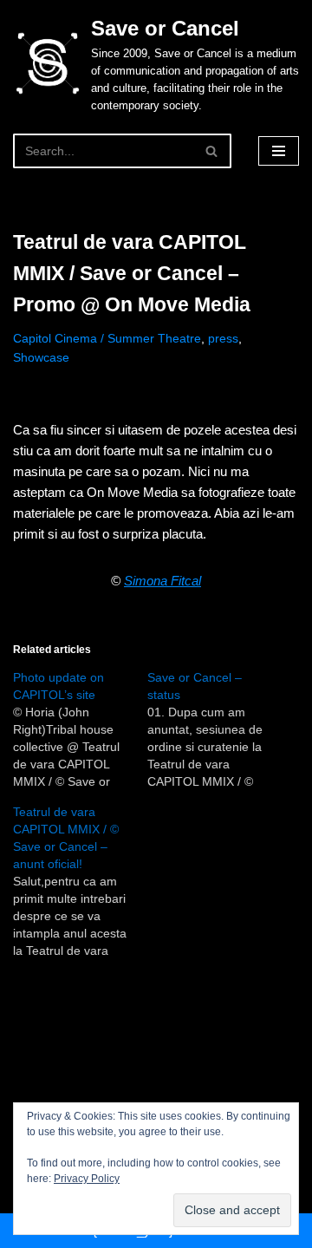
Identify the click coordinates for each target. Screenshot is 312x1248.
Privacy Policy (87, 1179)
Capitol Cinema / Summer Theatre (107, 338)
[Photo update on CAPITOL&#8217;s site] (80, 729)
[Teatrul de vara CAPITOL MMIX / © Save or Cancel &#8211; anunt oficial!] (80, 881)
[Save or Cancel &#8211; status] (214, 729)
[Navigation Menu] (278, 151)
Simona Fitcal (162, 580)
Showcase (41, 357)
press (223, 338)
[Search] (211, 151)
